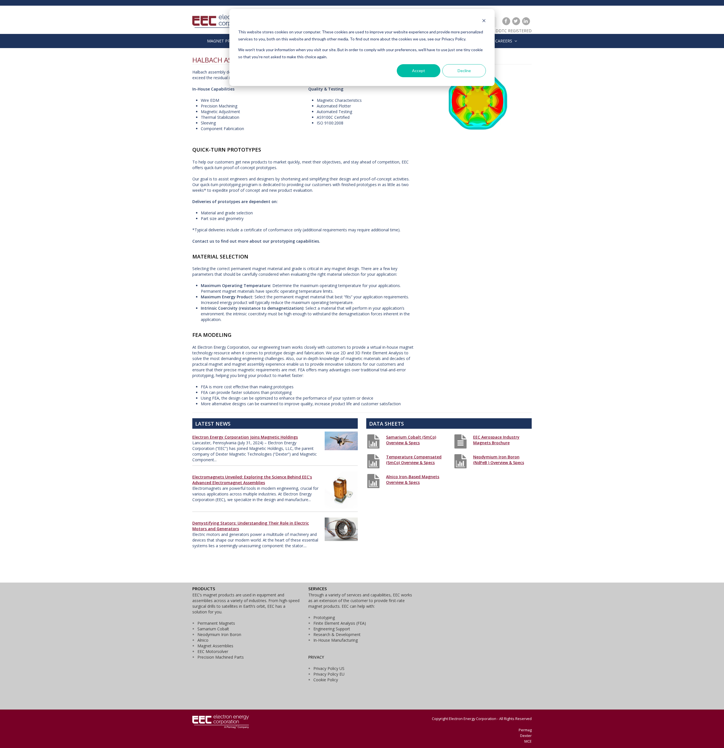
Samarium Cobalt (213, 628)
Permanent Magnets (216, 623)
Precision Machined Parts (220, 657)
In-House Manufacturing (335, 640)
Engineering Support (331, 628)
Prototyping (324, 617)
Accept (418, 70)
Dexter (526, 735)
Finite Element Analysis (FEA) (339, 623)
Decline (464, 70)
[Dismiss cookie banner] (484, 21)
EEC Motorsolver (212, 651)
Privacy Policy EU (328, 674)
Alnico (202, 640)
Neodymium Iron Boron (219, 634)
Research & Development (337, 634)
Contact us (203, 241)
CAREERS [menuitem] (503, 41)
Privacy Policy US (328, 668)
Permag (525, 729)
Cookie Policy (325, 679)
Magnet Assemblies (215, 645)
